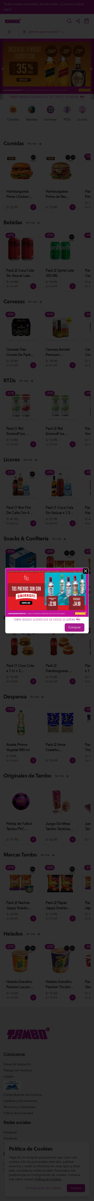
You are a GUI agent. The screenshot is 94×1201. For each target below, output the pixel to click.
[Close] (85, 571)
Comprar (74, 627)
